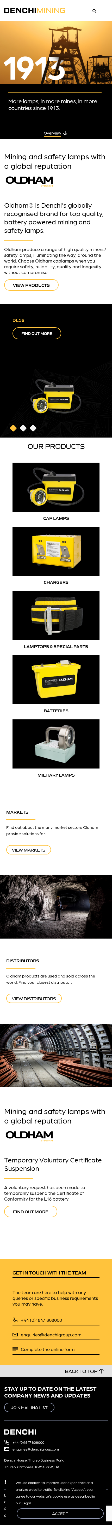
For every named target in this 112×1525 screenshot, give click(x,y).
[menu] (105, 10)
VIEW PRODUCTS (31, 285)
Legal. (27, 1503)
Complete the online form (47, 1349)
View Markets (28, 850)
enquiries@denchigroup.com (51, 1334)
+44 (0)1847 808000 (41, 1320)
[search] (94, 10)
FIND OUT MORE (36, 333)
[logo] (37, 10)
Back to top (81, 1371)
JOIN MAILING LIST (29, 1407)
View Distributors (34, 998)
